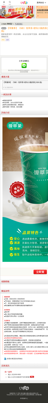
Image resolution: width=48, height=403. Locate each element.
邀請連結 (19, 24)
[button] (2, 12)
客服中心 (25, 398)
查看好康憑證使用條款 (15, 359)
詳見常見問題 (24, 71)
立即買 (40, 271)
